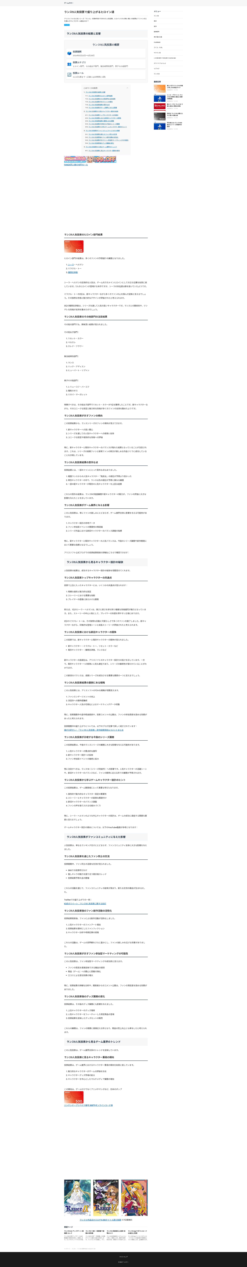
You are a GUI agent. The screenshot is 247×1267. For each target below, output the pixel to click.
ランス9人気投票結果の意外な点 (99, 105)
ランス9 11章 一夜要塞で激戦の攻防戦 (94, 1232)
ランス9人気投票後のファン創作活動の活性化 (103, 137)
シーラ (71, 264)
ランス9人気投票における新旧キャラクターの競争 (104, 118)
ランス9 (67, 25)
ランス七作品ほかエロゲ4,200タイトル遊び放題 (100, 1220)
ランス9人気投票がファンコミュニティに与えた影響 (103, 131)
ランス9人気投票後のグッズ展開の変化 (101, 143)
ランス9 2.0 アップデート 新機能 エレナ (74, 1232)
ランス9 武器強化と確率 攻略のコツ (116, 1232)
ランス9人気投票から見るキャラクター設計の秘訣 (102, 111)
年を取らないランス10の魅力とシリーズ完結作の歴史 (174, 124)
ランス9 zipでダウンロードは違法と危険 (137, 1232)
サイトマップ (123, 1257)
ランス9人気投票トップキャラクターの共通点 (103, 115)
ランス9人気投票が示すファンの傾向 (100, 102)
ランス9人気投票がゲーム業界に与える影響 (102, 108)
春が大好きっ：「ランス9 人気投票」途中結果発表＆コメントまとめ (94, 730)
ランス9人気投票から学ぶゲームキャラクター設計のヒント (107, 127)
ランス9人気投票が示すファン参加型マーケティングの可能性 (108, 140)
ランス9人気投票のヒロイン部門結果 (100, 96)
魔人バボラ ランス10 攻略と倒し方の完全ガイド (175, 87)
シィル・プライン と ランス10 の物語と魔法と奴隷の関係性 (175, 97)
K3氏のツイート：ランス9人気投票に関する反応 (85, 903)
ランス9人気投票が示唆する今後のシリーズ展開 (104, 124)
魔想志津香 (73, 272)
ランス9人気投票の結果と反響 (95, 92)
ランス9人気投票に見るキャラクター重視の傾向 (104, 151)
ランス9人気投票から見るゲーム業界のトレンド (101, 147)
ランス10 (176, 101)
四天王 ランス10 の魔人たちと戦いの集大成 (175, 114)
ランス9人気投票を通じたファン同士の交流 (102, 134)
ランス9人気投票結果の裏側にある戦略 (101, 121)
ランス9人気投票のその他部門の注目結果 (101, 99)
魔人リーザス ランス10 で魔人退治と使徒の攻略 (175, 105)
